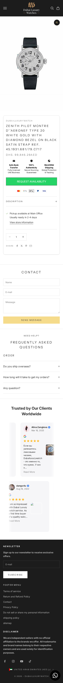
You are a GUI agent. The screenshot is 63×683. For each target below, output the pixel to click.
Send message (31, 320)
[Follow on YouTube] (21, 661)
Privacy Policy (10, 607)
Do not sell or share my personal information (26, 612)
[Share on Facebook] (17, 246)
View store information (21, 222)
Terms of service (12, 591)
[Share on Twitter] (21, 246)
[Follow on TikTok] (30, 661)
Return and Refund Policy (16, 596)
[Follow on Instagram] (13, 661)
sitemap (7, 623)
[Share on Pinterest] (26, 246)
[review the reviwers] (24, 436)
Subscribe (15, 574)
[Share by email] (30, 246)
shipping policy (11, 617)
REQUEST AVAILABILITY (31, 181)
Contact (7, 601)
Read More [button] (28, 471)
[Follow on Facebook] (4, 661)
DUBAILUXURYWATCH (19, 121)
